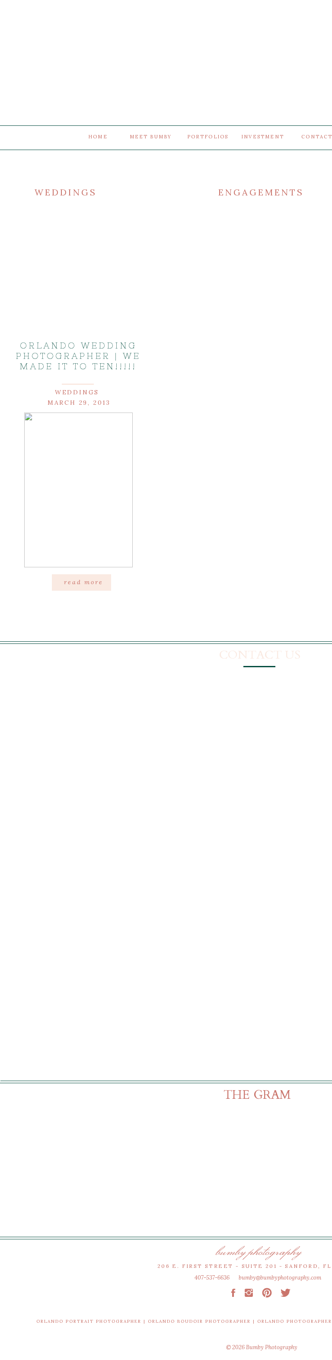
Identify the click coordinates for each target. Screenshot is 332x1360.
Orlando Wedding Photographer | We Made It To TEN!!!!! (78, 355)
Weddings (77, 392)
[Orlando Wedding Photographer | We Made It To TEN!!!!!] (78, 490)
